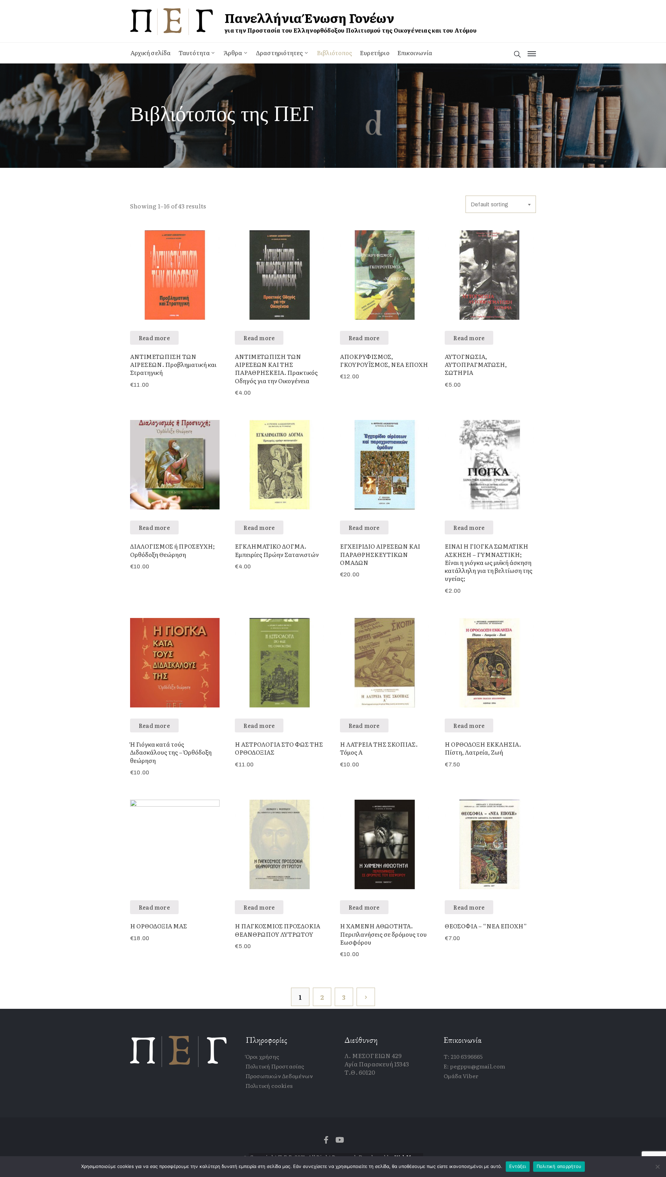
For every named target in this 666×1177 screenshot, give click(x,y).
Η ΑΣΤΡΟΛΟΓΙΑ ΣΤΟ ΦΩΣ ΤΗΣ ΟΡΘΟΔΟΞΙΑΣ (279, 748)
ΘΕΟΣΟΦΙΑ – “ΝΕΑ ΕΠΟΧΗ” (486, 925)
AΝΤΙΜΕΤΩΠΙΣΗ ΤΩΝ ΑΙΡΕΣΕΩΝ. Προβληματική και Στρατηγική (173, 364)
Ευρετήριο (375, 52)
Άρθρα (233, 52)
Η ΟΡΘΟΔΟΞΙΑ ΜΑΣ (158, 925)
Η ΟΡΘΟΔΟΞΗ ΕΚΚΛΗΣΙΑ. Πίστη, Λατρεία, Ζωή (483, 748)
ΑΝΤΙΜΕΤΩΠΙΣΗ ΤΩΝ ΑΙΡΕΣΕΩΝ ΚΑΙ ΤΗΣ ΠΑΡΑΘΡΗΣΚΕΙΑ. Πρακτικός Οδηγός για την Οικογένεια (276, 368)
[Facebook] (326, 1140)
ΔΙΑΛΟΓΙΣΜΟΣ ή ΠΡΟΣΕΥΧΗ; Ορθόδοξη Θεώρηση (172, 550)
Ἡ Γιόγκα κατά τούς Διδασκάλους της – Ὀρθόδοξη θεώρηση (171, 752)
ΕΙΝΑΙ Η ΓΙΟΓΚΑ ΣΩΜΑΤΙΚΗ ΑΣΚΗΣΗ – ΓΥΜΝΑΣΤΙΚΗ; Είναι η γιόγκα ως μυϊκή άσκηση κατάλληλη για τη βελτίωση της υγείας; (488, 562)
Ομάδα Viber (461, 1076)
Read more (154, 338)
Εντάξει (517, 1166)
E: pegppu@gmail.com (474, 1066)
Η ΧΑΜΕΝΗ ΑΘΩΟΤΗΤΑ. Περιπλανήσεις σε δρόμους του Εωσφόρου (383, 933)
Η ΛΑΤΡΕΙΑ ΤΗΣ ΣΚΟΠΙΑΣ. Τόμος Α (379, 748)
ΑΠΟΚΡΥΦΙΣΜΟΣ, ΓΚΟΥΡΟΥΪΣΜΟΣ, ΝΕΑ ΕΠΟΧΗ (384, 360)
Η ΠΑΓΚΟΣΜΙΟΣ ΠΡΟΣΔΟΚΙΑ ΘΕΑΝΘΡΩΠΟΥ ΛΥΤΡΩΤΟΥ (277, 929)
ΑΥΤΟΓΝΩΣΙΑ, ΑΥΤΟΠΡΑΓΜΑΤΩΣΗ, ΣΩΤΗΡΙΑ (476, 364)
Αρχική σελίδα (150, 52)
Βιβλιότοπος (334, 52)
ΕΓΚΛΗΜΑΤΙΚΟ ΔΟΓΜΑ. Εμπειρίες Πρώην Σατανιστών (277, 550)
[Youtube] (340, 1140)
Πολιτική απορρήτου (559, 1166)
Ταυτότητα (194, 52)
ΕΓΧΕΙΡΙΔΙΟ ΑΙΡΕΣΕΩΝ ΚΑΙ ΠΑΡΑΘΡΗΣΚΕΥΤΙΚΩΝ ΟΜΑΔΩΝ (380, 554)
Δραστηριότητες (279, 52)
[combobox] (501, 204)
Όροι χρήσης (262, 1056)
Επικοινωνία (414, 52)
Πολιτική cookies (269, 1085)
